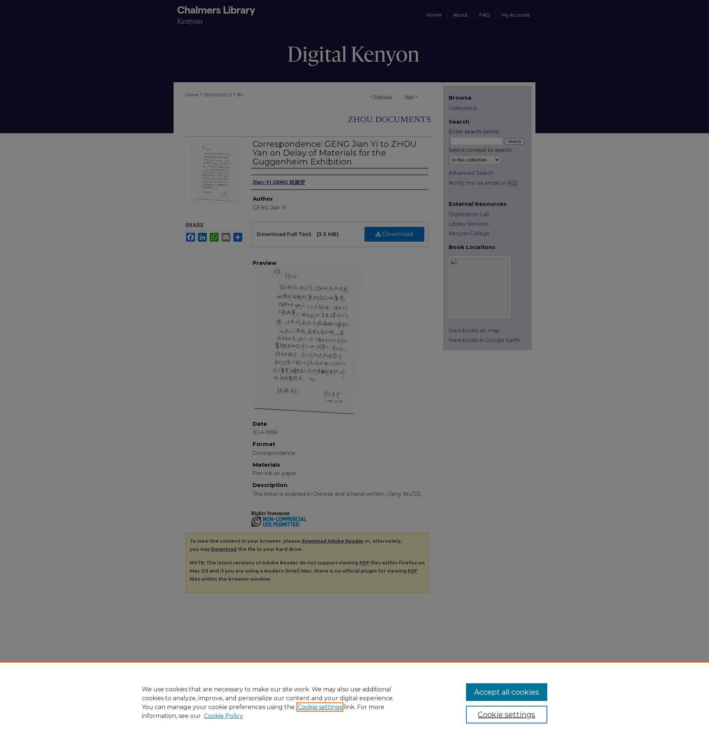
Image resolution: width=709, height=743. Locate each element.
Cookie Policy (223, 715)
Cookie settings (320, 707)
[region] (354, 702)
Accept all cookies (506, 692)
